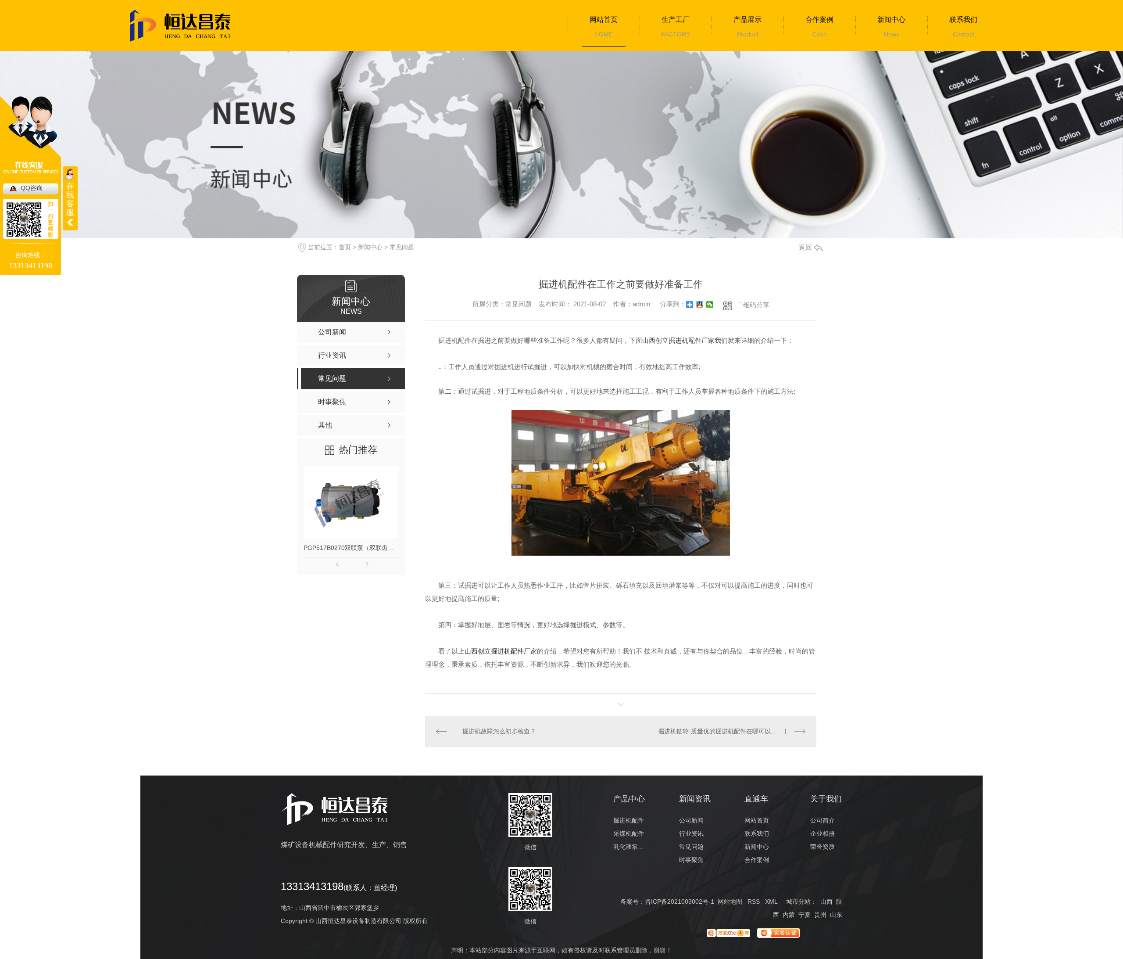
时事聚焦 (691, 859)
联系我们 (963, 19)
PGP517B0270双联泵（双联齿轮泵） (351, 547)
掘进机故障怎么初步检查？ (499, 731)
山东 (836, 914)
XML (771, 901)
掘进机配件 (628, 820)
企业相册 (822, 833)
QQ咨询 (32, 187)
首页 (345, 247)
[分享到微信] (710, 304)
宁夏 (804, 914)
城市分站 (798, 901)
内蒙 (789, 914)
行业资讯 (691, 833)
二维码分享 (753, 305)
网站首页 (604, 19)
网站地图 (730, 901)
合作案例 (819, 19)
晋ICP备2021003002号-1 (679, 901)
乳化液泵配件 (629, 846)
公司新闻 (691, 820)
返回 (805, 247)
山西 (826, 901)
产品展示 (747, 19)
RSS (753, 901)
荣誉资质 (822, 846)
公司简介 (822, 820)
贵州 (820, 914)
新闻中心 (891, 19)
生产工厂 (676, 19)
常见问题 (402, 247)
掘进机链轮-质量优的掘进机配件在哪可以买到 (720, 731)
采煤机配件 (628, 833)
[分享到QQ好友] (700, 304)
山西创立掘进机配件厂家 (678, 340)
